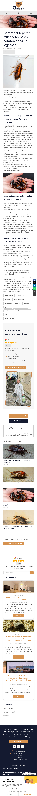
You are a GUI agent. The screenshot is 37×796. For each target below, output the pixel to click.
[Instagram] (22, 746)
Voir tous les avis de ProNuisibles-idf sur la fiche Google (18, 349)
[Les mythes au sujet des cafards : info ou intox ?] (18, 495)
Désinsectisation (14, 731)
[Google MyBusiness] (18, 746)
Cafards (6, 715)
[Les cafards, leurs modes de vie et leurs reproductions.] (18, 474)
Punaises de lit (8, 712)
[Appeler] (6, 13)
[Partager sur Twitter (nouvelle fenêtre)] (34, 282)
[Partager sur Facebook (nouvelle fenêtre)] (34, 280)
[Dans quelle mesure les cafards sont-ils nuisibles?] (18, 451)
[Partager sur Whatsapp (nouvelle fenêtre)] (34, 288)
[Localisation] (18, 13)
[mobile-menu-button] (31, 13)
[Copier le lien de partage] (34, 294)
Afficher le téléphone (20, 760)
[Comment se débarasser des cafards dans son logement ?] (18, 517)
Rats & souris (7, 709)
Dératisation (28, 731)
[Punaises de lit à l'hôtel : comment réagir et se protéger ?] (18, 587)
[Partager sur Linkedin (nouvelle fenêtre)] (34, 285)
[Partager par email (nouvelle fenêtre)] (34, 291)
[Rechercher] (32, 572)
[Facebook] (14, 746)
